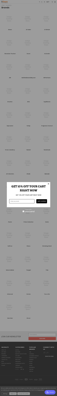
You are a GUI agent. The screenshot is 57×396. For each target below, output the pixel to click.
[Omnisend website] (28, 210)
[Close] (48, 184)
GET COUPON (42, 201)
